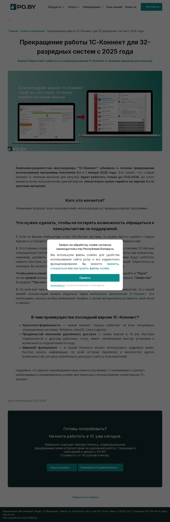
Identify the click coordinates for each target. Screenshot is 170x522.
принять (113, 264)
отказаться (58, 268)
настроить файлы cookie (91, 268)
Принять (85, 277)
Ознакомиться (57, 285)
